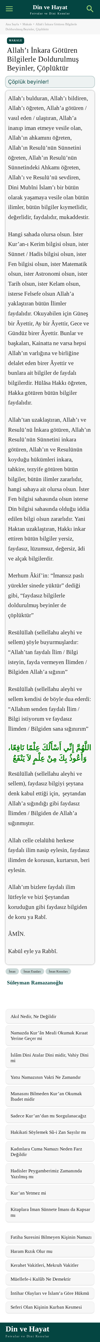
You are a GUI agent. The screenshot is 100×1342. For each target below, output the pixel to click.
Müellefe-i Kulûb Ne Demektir (41, 1279)
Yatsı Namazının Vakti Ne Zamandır (46, 1077)
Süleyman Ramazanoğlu (35, 983)
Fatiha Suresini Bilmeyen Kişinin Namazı (51, 1237)
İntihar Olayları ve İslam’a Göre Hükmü (50, 1293)
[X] (25, 995)
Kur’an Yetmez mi (28, 1193)
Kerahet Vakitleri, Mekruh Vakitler (45, 1265)
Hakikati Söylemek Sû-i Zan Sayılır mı (48, 1132)
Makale (27, 24)
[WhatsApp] (38, 995)
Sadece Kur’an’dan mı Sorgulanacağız (48, 1116)
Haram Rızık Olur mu (31, 1251)
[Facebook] (13, 995)
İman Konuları (58, 971)
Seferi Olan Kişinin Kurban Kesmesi (46, 1307)
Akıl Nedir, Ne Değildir (33, 1016)
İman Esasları (32, 971)
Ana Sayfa (12, 24)
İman (12, 971)
